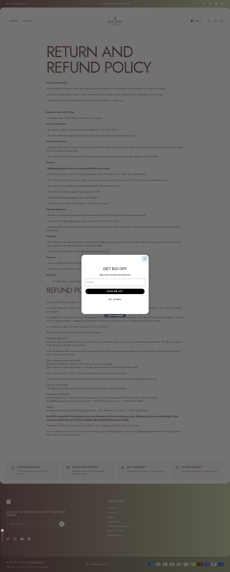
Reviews (2, 537)
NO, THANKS (115, 299)
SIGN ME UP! (115, 291)
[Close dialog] (144, 258)
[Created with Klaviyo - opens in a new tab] (115, 315)
